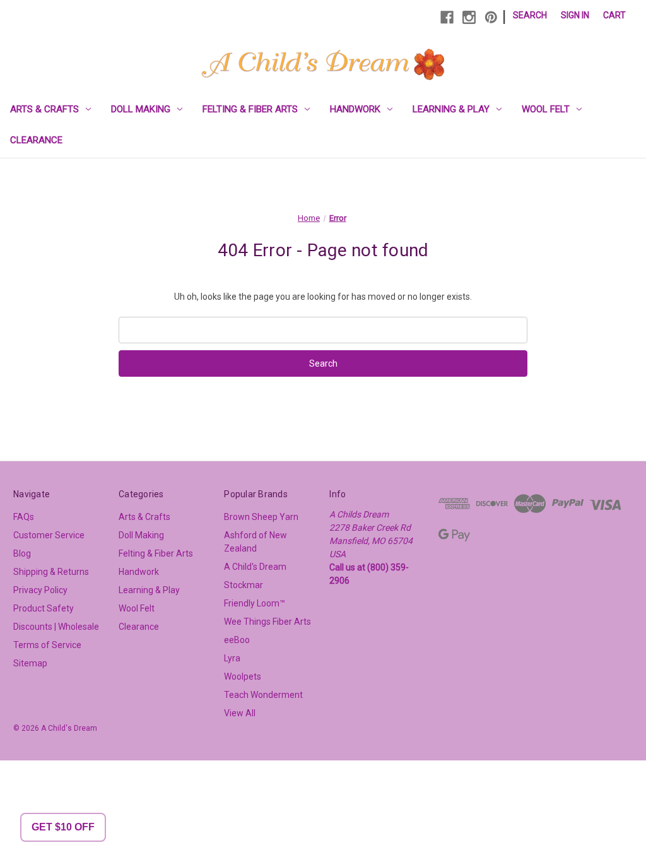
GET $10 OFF (63, 827)
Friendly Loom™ (254, 603)
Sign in (575, 15)
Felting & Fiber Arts (250, 109)
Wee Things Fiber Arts (267, 622)
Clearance (36, 140)
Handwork (355, 109)
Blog (22, 553)
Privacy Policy (40, 590)
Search (530, 15)
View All (239, 713)
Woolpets (242, 676)
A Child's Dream (255, 567)
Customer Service (49, 535)
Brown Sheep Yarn (261, 517)
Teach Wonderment (263, 695)
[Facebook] (447, 17)
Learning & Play (451, 109)
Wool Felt (546, 109)
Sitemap (30, 663)
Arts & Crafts (44, 109)
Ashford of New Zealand (255, 541)
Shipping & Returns (51, 572)
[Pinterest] (491, 17)
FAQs (23, 517)
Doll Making (140, 109)
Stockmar (243, 585)
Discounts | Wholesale (56, 627)
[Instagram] (469, 17)
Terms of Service (47, 645)
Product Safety (43, 608)
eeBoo (237, 640)
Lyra (232, 658)
